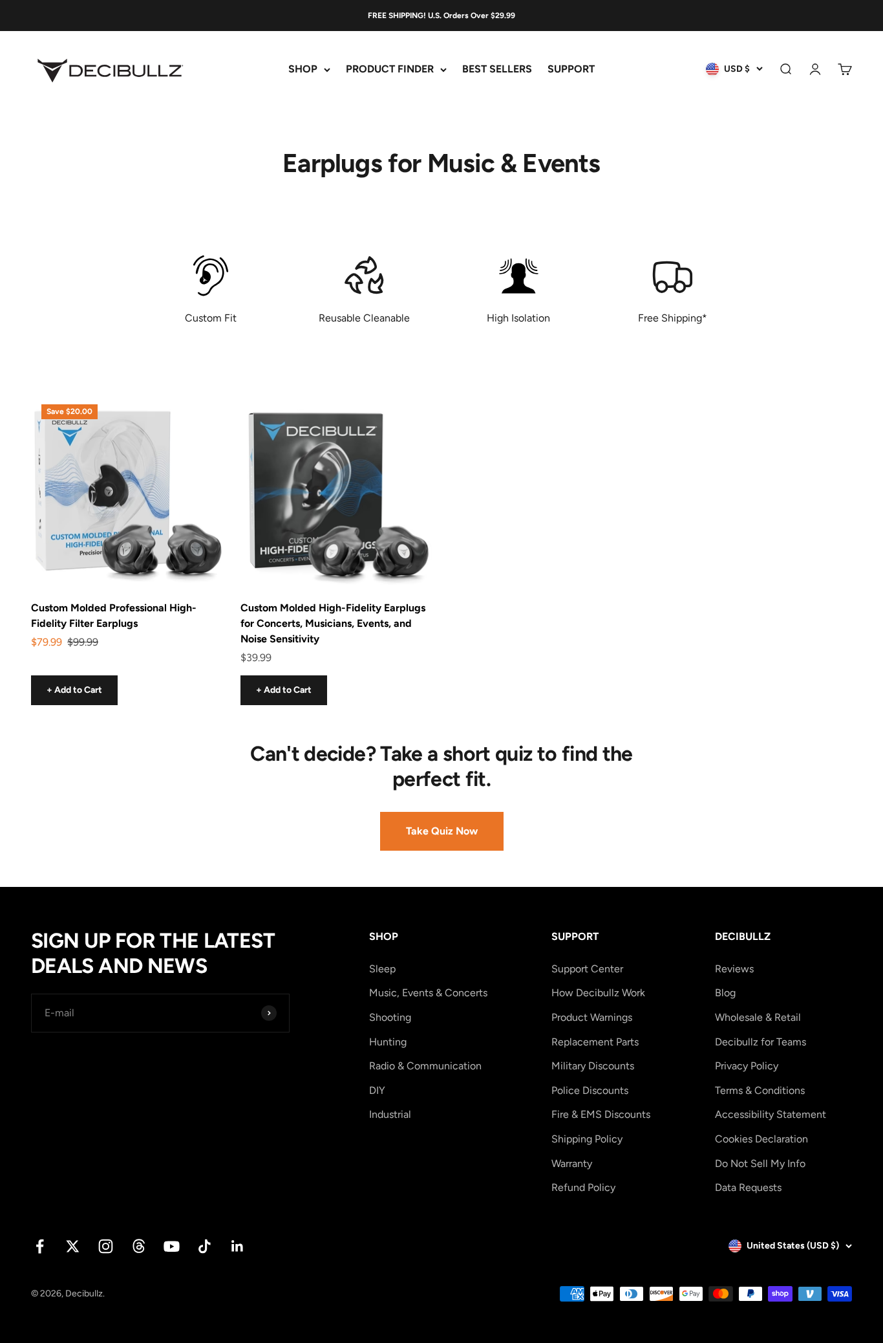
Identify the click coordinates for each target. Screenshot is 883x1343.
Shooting (390, 1017)
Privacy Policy (746, 1066)
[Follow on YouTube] (171, 1246)
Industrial (390, 1114)
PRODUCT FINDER (390, 69)
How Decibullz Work (598, 993)
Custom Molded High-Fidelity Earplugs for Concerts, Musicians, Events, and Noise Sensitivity (332, 623)
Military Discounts (592, 1066)
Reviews (734, 969)
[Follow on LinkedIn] (237, 1246)
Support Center (587, 969)
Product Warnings (591, 1017)
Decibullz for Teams (760, 1042)
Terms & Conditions (760, 1090)
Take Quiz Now (442, 831)
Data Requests (748, 1187)
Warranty (571, 1163)
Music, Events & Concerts (428, 993)
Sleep (382, 969)
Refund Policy (583, 1187)
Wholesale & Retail (758, 1017)
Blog (725, 993)
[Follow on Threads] (138, 1246)
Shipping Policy (586, 1139)
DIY (377, 1090)
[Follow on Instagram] (105, 1246)
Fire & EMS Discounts (600, 1114)
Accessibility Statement (770, 1114)
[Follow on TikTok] (204, 1246)
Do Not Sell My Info (760, 1163)
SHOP (302, 69)
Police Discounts (589, 1090)
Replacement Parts (595, 1042)
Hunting (388, 1042)
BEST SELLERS (497, 69)
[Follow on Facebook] (39, 1246)
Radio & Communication (425, 1066)
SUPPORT (571, 69)
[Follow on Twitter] (72, 1246)
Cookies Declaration (761, 1139)
